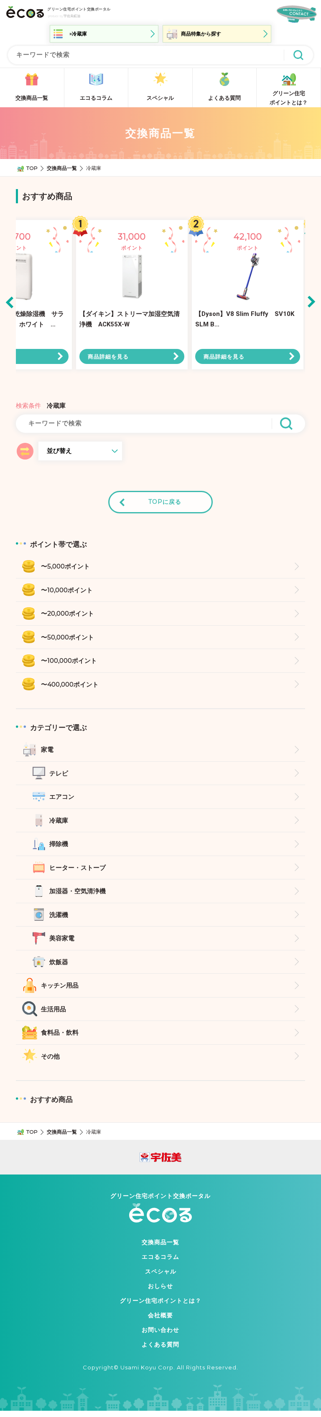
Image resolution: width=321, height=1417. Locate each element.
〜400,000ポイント (70, 684)
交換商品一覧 (62, 168)
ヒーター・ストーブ (77, 867)
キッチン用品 (60, 985)
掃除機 (58, 844)
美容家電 (61, 938)
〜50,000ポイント (67, 637)
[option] (132, 302)
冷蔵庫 (58, 820)
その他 (50, 1056)
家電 (47, 749)
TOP (32, 168)
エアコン (61, 797)
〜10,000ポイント (67, 590)
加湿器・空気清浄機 (77, 891)
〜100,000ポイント (69, 660)
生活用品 (53, 1009)
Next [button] (311, 302)
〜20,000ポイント (67, 613)
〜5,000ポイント (65, 566)
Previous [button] (9, 302)
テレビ (58, 773)
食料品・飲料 (60, 1032)
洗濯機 (58, 915)
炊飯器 (58, 962)
